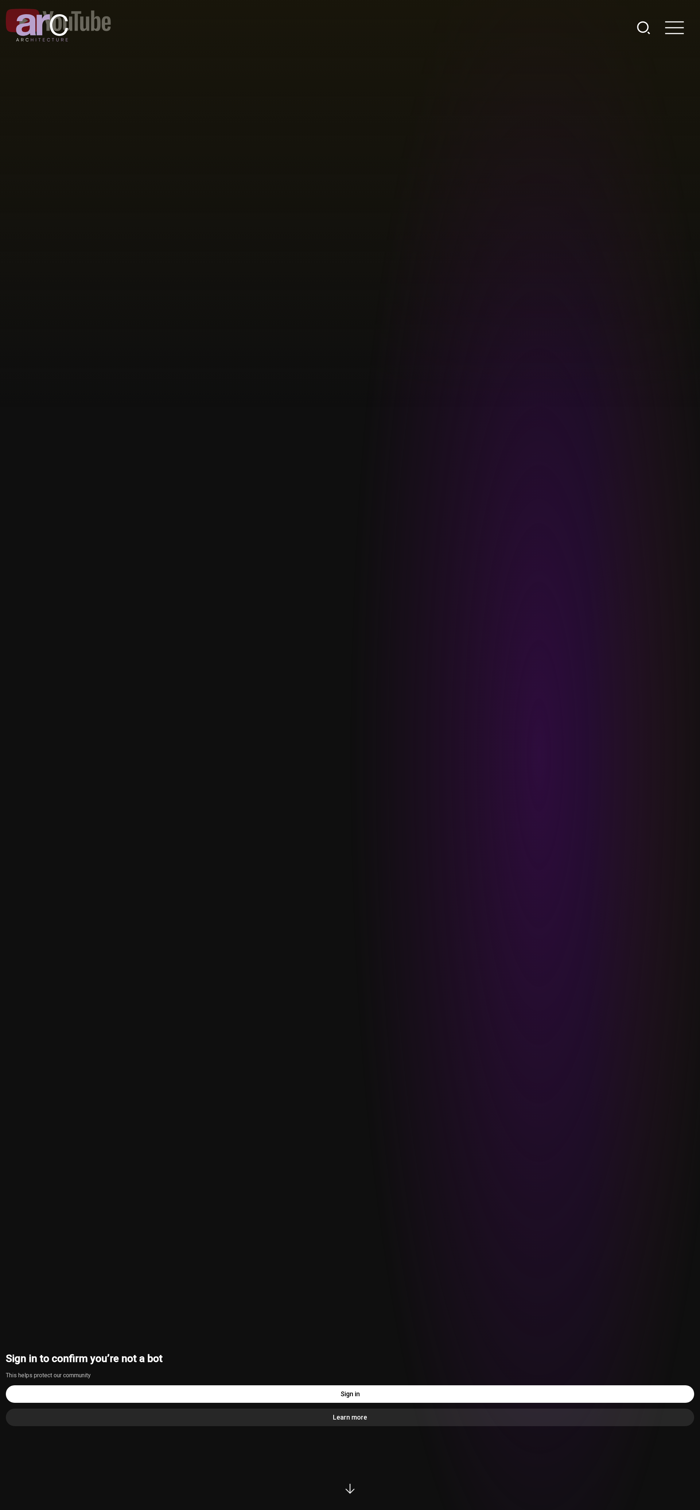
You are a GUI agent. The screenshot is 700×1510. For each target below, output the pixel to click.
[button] (648, 27)
